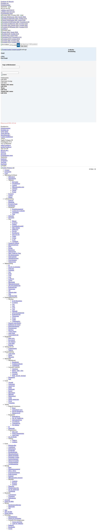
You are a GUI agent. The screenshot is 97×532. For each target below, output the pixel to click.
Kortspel (10, 476)
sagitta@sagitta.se (6, 147)
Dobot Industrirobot (18, 433)
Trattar (14, 236)
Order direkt (4, 131)
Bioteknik (11, 202)
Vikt (9, 294)
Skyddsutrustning (13, 255)
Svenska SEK (23, 25)
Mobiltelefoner (12, 517)
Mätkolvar (15, 229)
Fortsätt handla (15, 49)
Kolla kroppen (12, 474)
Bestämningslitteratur (14, 505)
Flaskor (14, 224)
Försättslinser (16, 183)
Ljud (9, 275)
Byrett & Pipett (12, 204)
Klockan (14, 372)
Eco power (11, 340)
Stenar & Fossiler (13, 460)
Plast (9, 246)
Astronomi (11, 384)
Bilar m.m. (11, 338)
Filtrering (11, 216)
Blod (9, 467)
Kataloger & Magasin (7, 1)
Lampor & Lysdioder (18, 211)
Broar (14, 408)
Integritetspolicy (5, 135)
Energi (10, 391)
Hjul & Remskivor (17, 411)
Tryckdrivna (15, 421)
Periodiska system (13, 457)
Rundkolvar (15, 233)
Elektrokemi (12, 449)
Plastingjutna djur (13, 488)
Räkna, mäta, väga (17, 370)
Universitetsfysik (13, 335)
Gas (9, 272)
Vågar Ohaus (12, 331)
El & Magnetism (17, 301)
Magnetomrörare (13, 245)
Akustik (10, 382)
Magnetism (11, 392)
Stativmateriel (12, 256)
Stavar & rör (16, 234)
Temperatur (11, 289)
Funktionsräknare (17, 364)
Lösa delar (11, 343)
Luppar (10, 195)
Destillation (11, 205)
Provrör (14, 231)
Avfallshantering (13, 464)
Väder (14, 319)
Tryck (14, 318)
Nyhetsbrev (4, 160)
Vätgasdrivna (16, 423)
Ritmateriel (11, 377)
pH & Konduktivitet (14, 285)
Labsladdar (15, 212)
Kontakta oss (5, 3)
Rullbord (11, 525)
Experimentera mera (7, 13)
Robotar (10, 345)
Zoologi (14, 484)
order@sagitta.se (6, 145)
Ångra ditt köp (5, 133)
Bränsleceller (12, 445)
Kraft (9, 273)
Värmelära (11, 403)
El (9, 265)
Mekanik (14, 311)
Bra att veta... (5, 150)
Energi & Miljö (9, 501)
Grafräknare (15, 365)
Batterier (10, 200)
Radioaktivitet (12, 287)
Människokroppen (13, 284)
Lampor (14, 185)
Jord (13, 306)
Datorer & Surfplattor (14, 518)
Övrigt (14, 192)
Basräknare (15, 362)
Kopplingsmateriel (17, 209)
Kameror (11, 194)
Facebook (4, 164)
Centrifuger (11, 447)
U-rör (13, 239)
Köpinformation (5, 5)
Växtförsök (11, 491)
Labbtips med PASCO (7, 10)
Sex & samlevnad (13, 489)
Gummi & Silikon (13, 243)
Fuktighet (11, 270)
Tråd (13, 214)
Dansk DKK (22, 17)
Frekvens (11, 268)
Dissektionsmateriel (14, 469)
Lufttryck (11, 279)
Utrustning (11, 496)
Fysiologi (15, 302)
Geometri (15, 374)
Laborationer (12, 494)
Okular (14, 190)
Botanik (14, 483)
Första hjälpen (9, 513)
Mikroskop (11, 177)
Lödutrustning (12, 348)
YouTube (3, 162)
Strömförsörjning (13, 258)
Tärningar (15, 369)
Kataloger (4, 159)
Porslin (10, 248)
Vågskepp (15, 241)
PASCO (3, 152)
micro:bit (3, 154)
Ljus (9, 277)
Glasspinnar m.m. (17, 409)
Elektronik (11, 389)
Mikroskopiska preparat (15, 477)
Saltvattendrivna (17, 420)
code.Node (11, 333)
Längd (10, 280)
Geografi (7, 500)
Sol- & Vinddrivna (17, 418)
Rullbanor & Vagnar (14, 324)
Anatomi (14, 481)
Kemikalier (11, 450)
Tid (9, 290)
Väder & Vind (12, 296)
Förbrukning (12, 498)
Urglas (14, 238)
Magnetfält (11, 282)
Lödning (14, 442)
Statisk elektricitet (13, 399)
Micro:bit (11, 357)
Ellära (10, 387)
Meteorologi (12, 396)
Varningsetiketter (13, 462)
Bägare (14, 221)
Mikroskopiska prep (18, 187)
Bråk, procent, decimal (19, 375)
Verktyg (10, 350)
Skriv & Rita (8, 511)
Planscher (11, 486)
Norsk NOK (22, 20)
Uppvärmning (12, 260)
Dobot (10, 355)
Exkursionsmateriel (14, 472)
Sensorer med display (14, 323)
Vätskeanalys (16, 321)
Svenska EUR (23, 23)
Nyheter (7, 170)
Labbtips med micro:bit (8, 12)
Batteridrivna (16, 416)
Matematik (11, 506)
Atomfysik (11, 386)
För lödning (11, 341)
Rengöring (11, 250)
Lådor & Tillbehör (17, 523)
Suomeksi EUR (24, 22)
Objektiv (14, 188)
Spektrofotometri (13, 459)
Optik (10, 398)
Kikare (10, 197)
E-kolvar (14, 222)
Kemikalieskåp (12, 452)
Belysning (15, 182)
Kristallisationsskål (17, 226)
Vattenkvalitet (12, 292)
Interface (11, 330)
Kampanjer (8, 171)
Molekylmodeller (13, 455)
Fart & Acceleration (14, 267)
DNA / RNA (12, 471)
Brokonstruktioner (13, 326)
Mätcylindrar (16, 228)
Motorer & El (16, 413)
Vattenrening (12, 262)
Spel (9, 379)
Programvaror (12, 328)
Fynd (6, 173)
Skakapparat (12, 251)
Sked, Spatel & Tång (14, 253)
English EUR (23, 18)
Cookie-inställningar (7, 137)
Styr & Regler (12, 437)
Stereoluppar (12, 178)
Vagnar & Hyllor (17, 522)
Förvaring (11, 217)
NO (9, 508)
